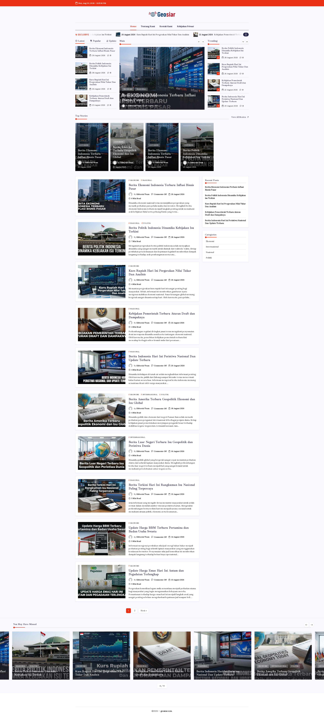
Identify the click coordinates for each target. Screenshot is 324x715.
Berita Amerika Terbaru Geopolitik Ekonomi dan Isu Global (235, 99)
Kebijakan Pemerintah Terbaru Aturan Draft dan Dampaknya (184, 34)
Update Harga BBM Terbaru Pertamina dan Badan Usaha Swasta (159, 529)
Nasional (210, 252)
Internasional (212, 247)
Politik (209, 258)
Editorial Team (134, 105)
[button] (246, 34)
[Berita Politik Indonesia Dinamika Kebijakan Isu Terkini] (162, 78)
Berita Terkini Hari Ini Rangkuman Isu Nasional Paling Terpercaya (162, 486)
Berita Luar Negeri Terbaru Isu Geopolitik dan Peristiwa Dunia (161, 444)
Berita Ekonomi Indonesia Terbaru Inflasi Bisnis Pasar (102, 49)
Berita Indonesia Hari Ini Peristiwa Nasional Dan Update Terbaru (233, 83)
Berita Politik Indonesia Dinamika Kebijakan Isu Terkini (100, 66)
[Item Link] (81, 52)
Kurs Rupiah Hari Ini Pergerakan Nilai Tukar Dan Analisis (104, 34)
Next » (144, 610)
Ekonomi (210, 241)
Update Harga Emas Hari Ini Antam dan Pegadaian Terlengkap (156, 572)
